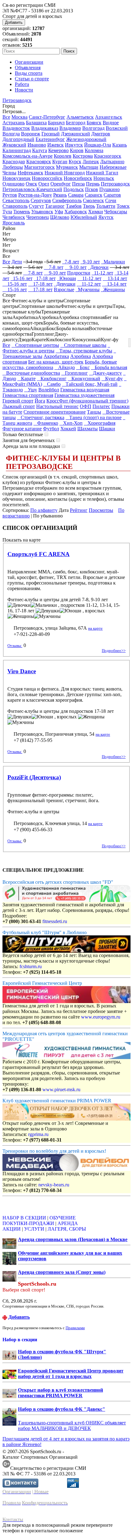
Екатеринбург (50, 139)
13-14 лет (115, 278)
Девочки (98, 267)
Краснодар (13, 161)
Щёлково (59, 217)
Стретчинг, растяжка (40, 417)
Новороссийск (47, 178)
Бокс (83, 367)
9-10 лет (90, 261)
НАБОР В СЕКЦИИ (24, 1217)
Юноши (66, 278)
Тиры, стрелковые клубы (84, 350)
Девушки (64, 284)
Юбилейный (84, 217)
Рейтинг (79, 510)
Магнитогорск (39, 167)
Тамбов (74, 206)
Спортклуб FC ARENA (38, 554)
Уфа (58, 211)
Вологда (11, 133)
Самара (76, 195)
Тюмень (21, 211)
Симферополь (67, 200)
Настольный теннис (57, 406)
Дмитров (100, 133)
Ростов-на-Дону (35, 195)
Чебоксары (115, 211)
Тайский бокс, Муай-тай (90, 384)
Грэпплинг (74, 373)
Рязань (60, 195)
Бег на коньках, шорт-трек (56, 361)
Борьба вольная (109, 367)
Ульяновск (42, 211)
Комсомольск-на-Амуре (27, 156)
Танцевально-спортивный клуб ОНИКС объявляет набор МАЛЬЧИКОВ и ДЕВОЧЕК (72, 1425)
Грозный (50, 133)
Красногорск (107, 156)
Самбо (52, 384)
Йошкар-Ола (97, 144)
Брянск (94, 122)
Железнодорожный (86, 139)
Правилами (75, 1327)
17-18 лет (45, 278)
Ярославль (13, 222)
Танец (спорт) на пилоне (94, 417)
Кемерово (58, 150)
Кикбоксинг (51, 378)
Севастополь (15, 200)
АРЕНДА (68, 1223)
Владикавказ (44, 128)
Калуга (39, 150)
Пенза (78, 183)
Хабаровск (75, 211)
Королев (62, 156)
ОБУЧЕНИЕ (62, 1217)
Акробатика (56, 356)
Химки (95, 211)
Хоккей (68, 428)
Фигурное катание (22, 428)
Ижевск (55, 144)
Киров (77, 150)
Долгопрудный (18, 139)
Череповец (37, 217)
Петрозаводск (17, 100)
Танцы (94, 412)
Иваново (37, 144)
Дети (16, 261)
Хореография (99, 423)
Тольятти (105, 206)
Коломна (94, 150)
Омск (31, 183)
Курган (59, 161)
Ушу (30, 389)
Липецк (91, 161)
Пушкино (109, 189)
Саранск (93, 195)
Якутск (106, 217)
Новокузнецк (16, 178)
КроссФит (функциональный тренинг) (87, 400)
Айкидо (64, 367)
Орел (43, 183)
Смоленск (93, 200)
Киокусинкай (84, 378)
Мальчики (113, 261)
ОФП (85, 406)
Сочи (110, 200)
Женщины (113, 289)
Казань (119, 144)
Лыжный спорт (18, 406)
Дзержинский (75, 133)
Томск (123, 206)
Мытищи (88, 167)
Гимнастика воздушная (84, 389)
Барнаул (56, 122)
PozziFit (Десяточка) (34, 777)
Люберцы (12, 167)
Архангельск (108, 117)
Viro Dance (21, 671)
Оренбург (60, 183)
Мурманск (67, 167)
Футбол (51, 428)
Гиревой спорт (17, 400)
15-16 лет (21, 278)
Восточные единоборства (31, 373)
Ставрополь (15, 206)
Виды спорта (28, 73)
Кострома (83, 156)
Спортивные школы (83, 345)
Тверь (89, 206)
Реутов (9, 195)
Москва (19, 117)
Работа (22, 84)
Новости (24, 89)
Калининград (16, 150)
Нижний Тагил (102, 172)
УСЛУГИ (34, 1229)
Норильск (103, 178)
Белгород (75, 122)
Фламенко (45, 423)
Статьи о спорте (32, 78)
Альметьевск (80, 117)
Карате (26, 378)
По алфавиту (44, 510)
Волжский (117, 128)
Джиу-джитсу (105, 373)
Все (6, 117)
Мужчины (87, 289)
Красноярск (38, 161)
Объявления (28, 67)
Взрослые (64, 289)
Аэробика (80, 356)
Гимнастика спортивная (27, 395)
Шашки (107, 428)
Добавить (14, 22)
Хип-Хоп (71, 423)
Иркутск (74, 144)
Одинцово (13, 183)
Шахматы (87, 428)
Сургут (36, 206)
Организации (29, 62)
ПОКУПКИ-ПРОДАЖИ (28, 1223)
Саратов (112, 195)
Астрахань (13, 122)
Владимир (70, 128)
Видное (111, 122)
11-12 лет (102, 272)
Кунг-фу (112, 378)
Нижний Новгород (65, 172)
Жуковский (14, 144)
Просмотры (101, 510)
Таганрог (55, 206)
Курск (75, 161)
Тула (7, 211)
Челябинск (13, 217)
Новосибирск (78, 178)
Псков (91, 189)
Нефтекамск (30, 172)
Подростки (78, 272)
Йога (40, 400)
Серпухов (41, 200)
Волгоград (93, 128)
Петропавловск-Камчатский (32, 189)
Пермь (93, 183)
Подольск (73, 189)
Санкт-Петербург (47, 117)
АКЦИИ (11, 1229)
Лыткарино (112, 161)
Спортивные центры (35, 345)
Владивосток (16, 128)
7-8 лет (70, 261)
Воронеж (30, 133)
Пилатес (101, 406)
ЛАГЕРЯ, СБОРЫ (67, 1229)
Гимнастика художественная (84, 395)
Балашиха (36, 122)
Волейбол (48, 389)
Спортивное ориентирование (55, 412)
